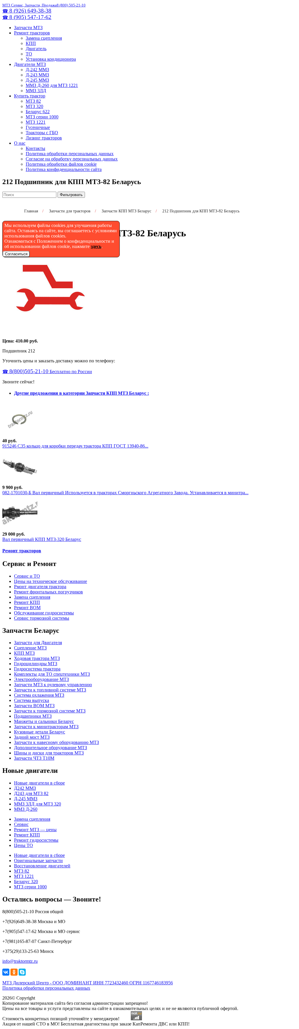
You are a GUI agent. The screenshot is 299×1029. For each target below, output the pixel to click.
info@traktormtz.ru (20, 961)
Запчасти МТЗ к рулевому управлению (53, 684)
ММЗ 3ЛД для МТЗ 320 (37, 803)
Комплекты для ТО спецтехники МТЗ (52, 674)
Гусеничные (38, 127)
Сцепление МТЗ (30, 647)
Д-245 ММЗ (37, 80)
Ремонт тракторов (32, 32)
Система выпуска (31, 700)
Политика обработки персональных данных (70, 153)
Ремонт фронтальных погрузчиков (48, 591)
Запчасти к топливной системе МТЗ (50, 689)
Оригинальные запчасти (38, 860)
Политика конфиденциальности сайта (64, 169)
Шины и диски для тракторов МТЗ (49, 752)
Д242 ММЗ (25, 788)
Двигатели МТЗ (30, 64)
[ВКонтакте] (5, 972)
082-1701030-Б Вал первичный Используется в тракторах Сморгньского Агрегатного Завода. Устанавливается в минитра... (125, 492)
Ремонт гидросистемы (36, 840)
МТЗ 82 (33, 101)
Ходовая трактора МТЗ (37, 658)
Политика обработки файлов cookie (61, 164)
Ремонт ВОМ (27, 607)
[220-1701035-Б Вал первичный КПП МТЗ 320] (19, 528)
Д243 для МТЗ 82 (31, 793)
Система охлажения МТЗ (39, 695)
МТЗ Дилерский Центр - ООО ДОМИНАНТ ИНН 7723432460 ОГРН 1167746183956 (87, 982)
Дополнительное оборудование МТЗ (50, 747)
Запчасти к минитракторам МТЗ (46, 726)
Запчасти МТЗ (28, 27)
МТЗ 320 (34, 106)
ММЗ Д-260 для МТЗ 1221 (52, 85)
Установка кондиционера (51, 59)
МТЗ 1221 (36, 122)
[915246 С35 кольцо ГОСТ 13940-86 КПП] (19, 435)
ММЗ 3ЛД (36, 90)
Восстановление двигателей (42, 865)
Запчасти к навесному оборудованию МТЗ (56, 742)
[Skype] (22, 972)
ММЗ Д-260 (25, 809)
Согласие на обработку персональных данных (72, 158)
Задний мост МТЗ (32, 737)
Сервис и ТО (27, 576)
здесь (96, 246)
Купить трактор (29, 95)
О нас (19, 143)
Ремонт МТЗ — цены (35, 829)
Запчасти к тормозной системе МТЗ (50, 710)
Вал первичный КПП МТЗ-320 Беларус (41, 539)
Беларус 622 (38, 111)
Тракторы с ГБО (42, 132)
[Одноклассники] (14, 972)
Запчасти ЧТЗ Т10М (34, 758)
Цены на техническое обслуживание (50, 581)
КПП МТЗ (24, 653)
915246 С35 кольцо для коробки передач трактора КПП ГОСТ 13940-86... (75, 445)
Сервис (21, 824)
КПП (31, 43)
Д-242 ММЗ (37, 69)
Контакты (35, 148)
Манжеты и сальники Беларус (44, 721)
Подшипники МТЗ (33, 716)
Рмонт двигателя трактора (40, 586)
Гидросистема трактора (37, 668)
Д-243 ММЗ (37, 74)
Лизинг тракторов (44, 137)
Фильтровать (71, 195)
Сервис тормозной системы (41, 618)
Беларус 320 (26, 881)
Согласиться (16, 254)
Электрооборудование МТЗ (41, 679)
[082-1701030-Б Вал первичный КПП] (19, 482)
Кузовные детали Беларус (39, 731)
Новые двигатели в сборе (39, 782)
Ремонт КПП (27, 602)
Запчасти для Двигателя (38, 642)
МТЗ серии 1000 (42, 116)
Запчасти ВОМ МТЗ (34, 705)
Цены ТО (23, 845)
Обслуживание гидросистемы (44, 612)
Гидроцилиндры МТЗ (35, 663)
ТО (29, 53)
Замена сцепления (44, 38)
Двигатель (36, 48)
